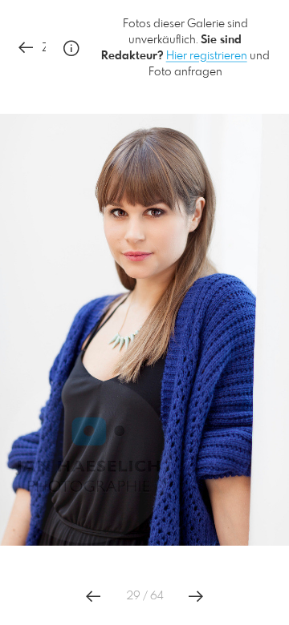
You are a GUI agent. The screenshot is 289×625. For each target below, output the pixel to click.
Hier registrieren (206, 56)
